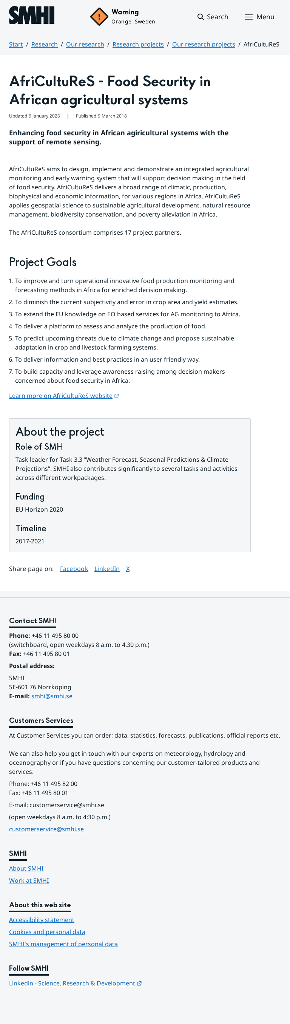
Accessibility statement (41, 920)
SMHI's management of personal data (63, 944)
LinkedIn (107, 568)
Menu (265, 16)
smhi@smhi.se (51, 696)
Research (44, 44)
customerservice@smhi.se (46, 829)
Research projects (138, 44)
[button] (212, 17)
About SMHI (26, 868)
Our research (85, 44)
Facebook (74, 568)
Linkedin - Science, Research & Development (75, 983)
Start (16, 44)
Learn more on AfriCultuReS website (64, 395)
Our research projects (203, 44)
